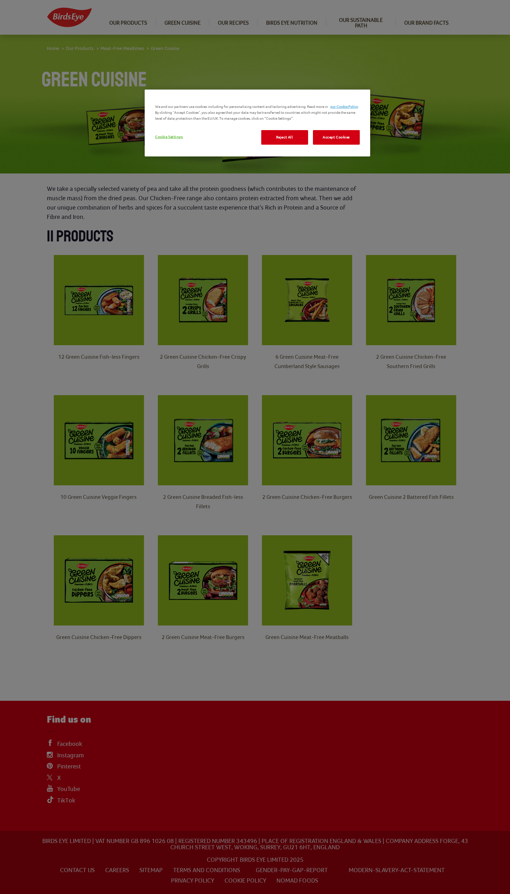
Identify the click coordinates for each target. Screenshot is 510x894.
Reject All (284, 137)
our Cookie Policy (344, 106)
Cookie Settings (169, 137)
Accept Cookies (336, 137)
